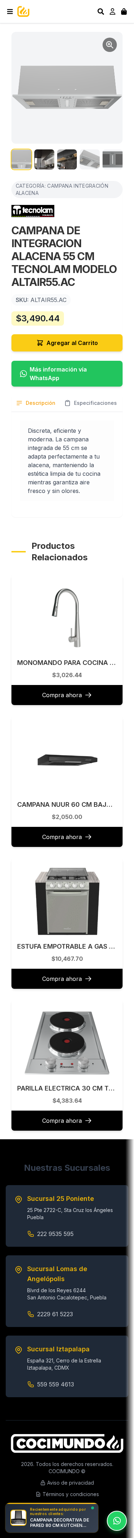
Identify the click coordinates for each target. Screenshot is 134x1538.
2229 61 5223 (55, 1314)
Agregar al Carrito (72, 342)
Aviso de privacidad (70, 1483)
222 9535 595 (55, 1233)
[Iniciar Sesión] (112, 11)
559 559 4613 (55, 1384)
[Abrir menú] (10, 11)
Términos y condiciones (71, 1494)
